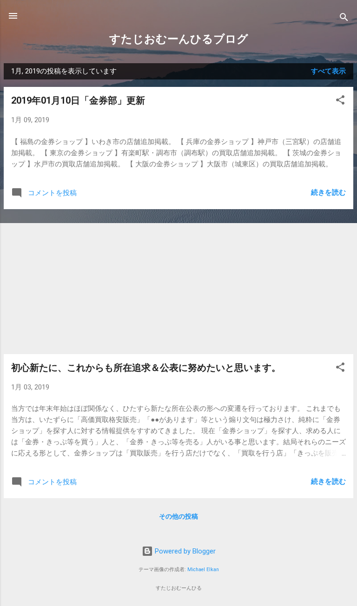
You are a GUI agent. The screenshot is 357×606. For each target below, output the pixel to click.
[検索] (344, 19)
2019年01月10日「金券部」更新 (78, 100)
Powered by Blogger (184, 551)
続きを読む (328, 192)
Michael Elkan (203, 569)
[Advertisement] (178, 282)
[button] (340, 101)
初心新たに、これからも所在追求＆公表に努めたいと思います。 (146, 367)
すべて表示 (328, 71)
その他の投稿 (178, 516)
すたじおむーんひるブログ (178, 39)
